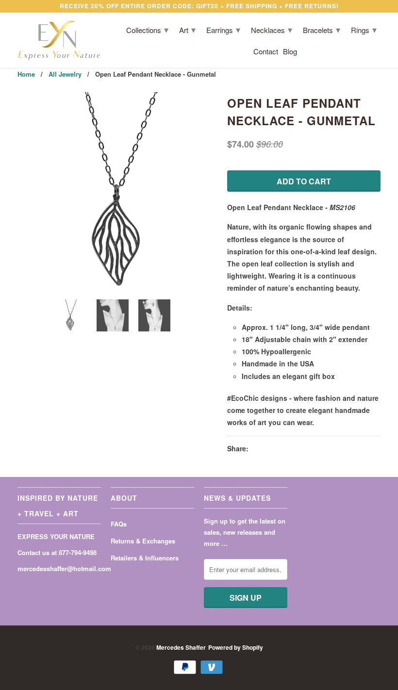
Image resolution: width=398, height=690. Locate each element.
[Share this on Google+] (310, 449)
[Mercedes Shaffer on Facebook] (22, 587)
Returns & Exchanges (143, 540)
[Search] (361, 53)
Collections (147, 29)
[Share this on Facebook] (275, 449)
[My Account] (347, 53)
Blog (290, 51)
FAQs (119, 523)
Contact (265, 51)
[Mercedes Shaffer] (59, 40)
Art (187, 29)
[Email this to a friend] (327, 449)
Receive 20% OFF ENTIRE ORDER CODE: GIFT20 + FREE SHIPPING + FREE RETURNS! (199, 5)
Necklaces (271, 29)
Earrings (223, 29)
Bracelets (321, 29)
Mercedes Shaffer (180, 647)
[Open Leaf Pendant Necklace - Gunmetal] (117, 192)
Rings (364, 29)
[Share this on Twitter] (258, 449)
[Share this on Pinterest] (293, 449)
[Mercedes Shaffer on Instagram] (57, 587)
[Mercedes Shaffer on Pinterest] (40, 587)
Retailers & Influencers (145, 557)
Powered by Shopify (235, 647)
